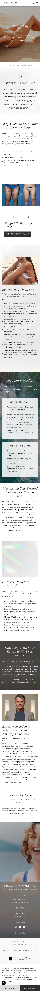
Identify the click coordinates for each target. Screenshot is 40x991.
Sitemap (34, 950)
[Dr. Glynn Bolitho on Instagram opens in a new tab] (16, 927)
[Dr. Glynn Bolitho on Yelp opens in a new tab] (24, 927)
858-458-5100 (7, 981)
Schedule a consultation (11, 808)
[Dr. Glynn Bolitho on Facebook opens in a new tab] (20, 927)
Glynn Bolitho (20, 933)
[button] (4, 983)
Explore (20, 868)
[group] (21, 194)
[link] (20, 917)
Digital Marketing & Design (22, 958)
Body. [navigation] (18, 65)
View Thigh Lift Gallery (17, 234)
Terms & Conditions (10, 950)
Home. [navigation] (12, 65)
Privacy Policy (24, 950)
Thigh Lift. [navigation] (27, 65)
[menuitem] (16, 927)
